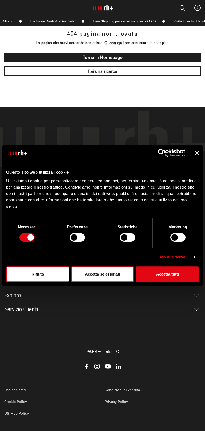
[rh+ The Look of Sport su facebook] (86, 366)
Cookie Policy (15, 401)
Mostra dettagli (174, 257)
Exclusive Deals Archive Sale (50, 21)
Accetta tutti (167, 274)
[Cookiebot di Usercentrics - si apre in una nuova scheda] (162, 153)
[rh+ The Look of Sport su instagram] (97, 366)
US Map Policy (16, 413)
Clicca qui (114, 42)
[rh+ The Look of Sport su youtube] (108, 366)
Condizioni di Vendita (122, 390)
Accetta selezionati (102, 274)
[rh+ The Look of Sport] (102, 7)
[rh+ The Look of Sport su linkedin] (118, 366)
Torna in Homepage (103, 57)
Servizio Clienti (21, 309)
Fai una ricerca (102, 71)
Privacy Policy (116, 401)
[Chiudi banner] (197, 153)
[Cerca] (30, 7)
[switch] (77, 237)
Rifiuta (37, 274)
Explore (12, 295)
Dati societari (15, 390)
